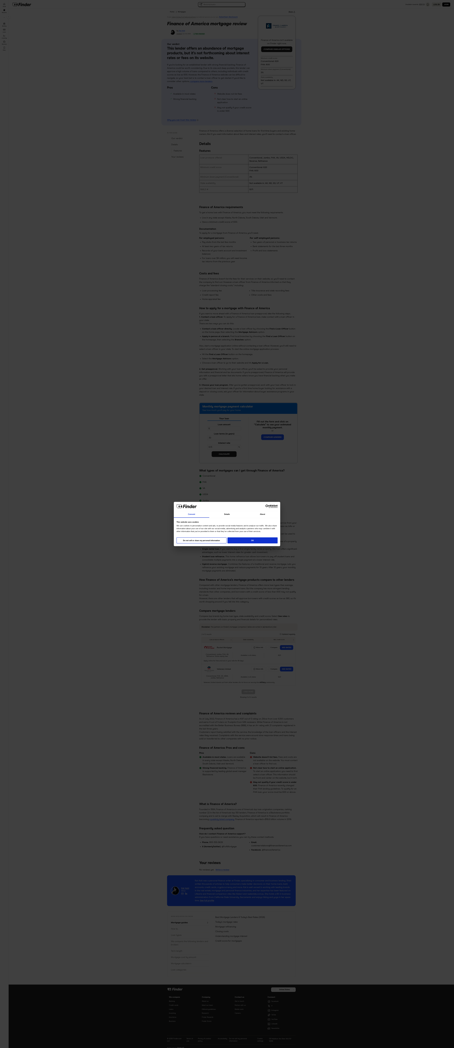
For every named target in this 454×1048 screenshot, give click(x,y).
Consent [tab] (191, 514)
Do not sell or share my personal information (201, 540)
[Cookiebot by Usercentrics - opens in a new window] (267, 506)
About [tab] (262, 514)
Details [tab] (227, 514)
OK (252, 540)
